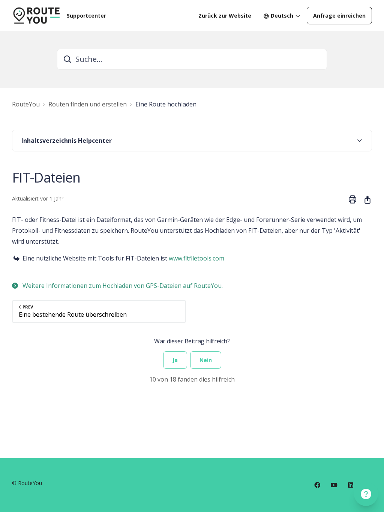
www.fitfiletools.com (196, 258)
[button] (192, 140)
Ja (175, 360)
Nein (206, 360)
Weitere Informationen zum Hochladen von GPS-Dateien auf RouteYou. (122, 285)
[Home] (36, 15)
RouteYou (26, 104)
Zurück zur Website (224, 15)
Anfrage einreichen (339, 15)
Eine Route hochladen (165, 104)
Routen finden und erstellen (87, 104)
